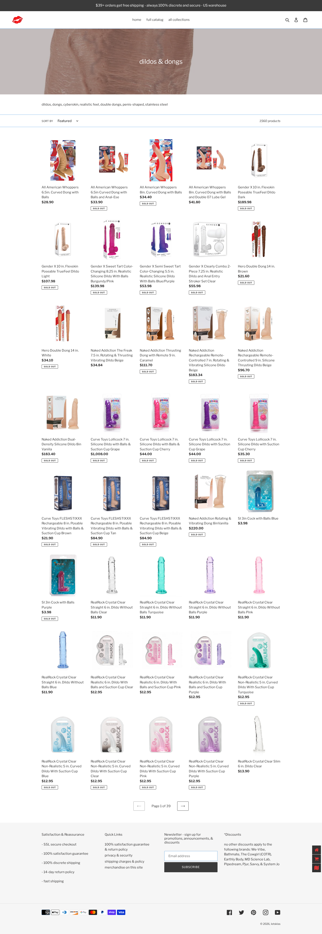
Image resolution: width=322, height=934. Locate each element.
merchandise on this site (124, 867)
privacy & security (119, 855)
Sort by (47, 121)
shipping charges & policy (124, 861)
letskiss (275, 923)
